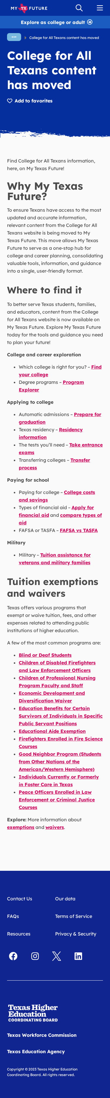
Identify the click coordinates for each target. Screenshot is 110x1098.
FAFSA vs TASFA (79, 530)
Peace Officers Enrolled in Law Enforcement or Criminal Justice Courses (57, 799)
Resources (19, 934)
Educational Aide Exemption (52, 731)
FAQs (13, 916)
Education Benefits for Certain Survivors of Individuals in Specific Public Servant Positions (61, 715)
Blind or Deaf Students (45, 655)
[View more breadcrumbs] (14, 37)
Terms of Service (73, 916)
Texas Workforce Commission (42, 1035)
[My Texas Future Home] (29, 8)
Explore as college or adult (53, 21)
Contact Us (19, 899)
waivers (54, 827)
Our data (65, 899)
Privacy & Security (75, 934)
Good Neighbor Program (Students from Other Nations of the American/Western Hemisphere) (60, 761)
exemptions (20, 827)
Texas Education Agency (36, 1051)
